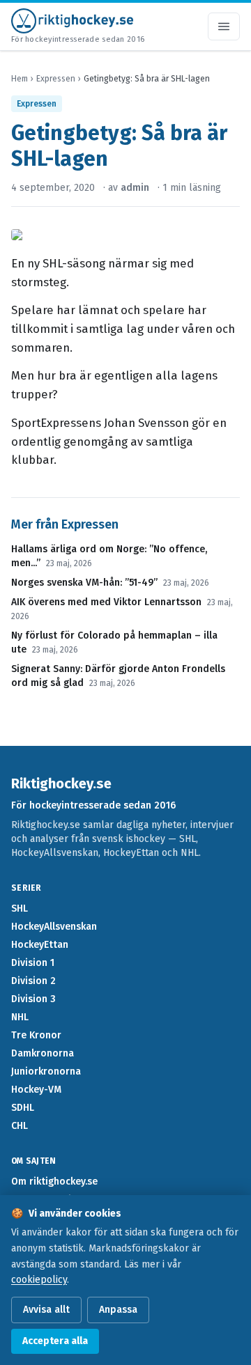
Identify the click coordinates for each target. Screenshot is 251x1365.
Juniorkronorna (46, 1071)
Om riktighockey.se (54, 1181)
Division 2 (33, 981)
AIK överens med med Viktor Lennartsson (106, 602)
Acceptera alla (55, 1341)
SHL (19, 908)
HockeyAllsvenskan (54, 927)
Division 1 (32, 963)
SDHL (22, 1108)
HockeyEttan (39, 945)
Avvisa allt (46, 1310)
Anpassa (118, 1310)
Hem (19, 79)
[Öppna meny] (224, 26)
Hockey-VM (36, 1089)
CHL (19, 1126)
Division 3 (33, 999)
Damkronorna (42, 1053)
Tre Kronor (36, 1035)
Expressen (55, 79)
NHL (20, 1017)
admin (135, 188)
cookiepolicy (39, 1280)
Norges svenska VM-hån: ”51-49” (84, 582)
